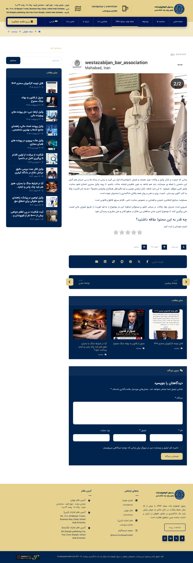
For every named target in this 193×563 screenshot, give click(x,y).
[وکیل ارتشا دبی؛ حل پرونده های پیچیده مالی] (51, 116)
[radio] (139, 233)
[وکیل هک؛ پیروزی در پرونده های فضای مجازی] (51, 144)
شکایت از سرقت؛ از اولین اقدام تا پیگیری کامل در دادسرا (27, 156)
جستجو (13, 60)
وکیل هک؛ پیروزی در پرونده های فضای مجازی (27, 142)
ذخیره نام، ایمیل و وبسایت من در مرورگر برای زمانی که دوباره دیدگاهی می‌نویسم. (140, 448)
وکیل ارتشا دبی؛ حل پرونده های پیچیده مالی (27, 113)
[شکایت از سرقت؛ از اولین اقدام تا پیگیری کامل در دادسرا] (51, 158)
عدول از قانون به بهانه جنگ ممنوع (32, 99)
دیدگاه (179, 398)
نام (180, 430)
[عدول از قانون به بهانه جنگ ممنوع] (51, 101)
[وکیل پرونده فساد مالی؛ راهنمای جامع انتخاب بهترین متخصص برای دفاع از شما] (51, 130)
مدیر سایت (174, 247)
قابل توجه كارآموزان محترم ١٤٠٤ (27, 83)
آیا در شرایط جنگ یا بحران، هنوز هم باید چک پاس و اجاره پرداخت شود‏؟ (27, 186)
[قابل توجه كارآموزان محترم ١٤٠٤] (51, 87)
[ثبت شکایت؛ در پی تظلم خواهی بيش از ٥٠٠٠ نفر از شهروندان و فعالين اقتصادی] (51, 216)
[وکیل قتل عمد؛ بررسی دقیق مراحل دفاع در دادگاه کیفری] (51, 173)
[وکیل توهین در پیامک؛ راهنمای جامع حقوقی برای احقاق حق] (51, 201)
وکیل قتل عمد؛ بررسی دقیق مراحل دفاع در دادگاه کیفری (29, 171)
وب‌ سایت (105, 430)
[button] (147, 262)
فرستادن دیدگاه (171, 456)
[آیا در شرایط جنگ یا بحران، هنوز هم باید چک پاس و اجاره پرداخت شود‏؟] (51, 187)
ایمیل (142, 430)
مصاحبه (136, 247)
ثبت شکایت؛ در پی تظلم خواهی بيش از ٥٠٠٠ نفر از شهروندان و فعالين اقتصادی (27, 215)
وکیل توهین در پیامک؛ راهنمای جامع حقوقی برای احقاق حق (27, 199)
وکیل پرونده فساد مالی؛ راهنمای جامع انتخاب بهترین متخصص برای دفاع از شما (27, 129)
